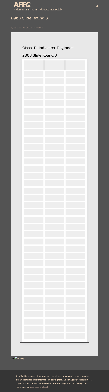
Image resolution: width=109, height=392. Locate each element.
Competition (38, 28)
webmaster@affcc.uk (38, 387)
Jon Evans (17, 28)
